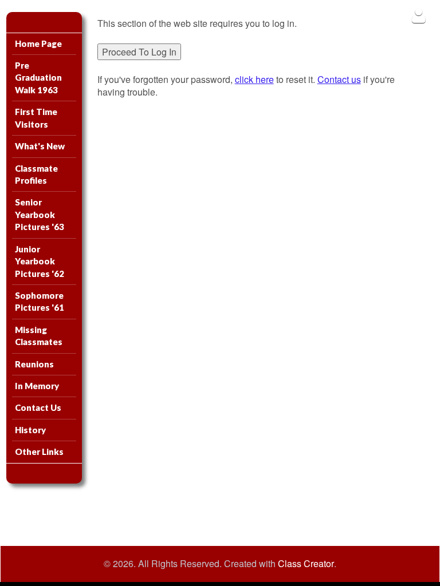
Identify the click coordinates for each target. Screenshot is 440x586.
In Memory (37, 386)
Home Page (38, 43)
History (30, 430)
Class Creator (306, 563)
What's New (40, 146)
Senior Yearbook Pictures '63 (39, 214)
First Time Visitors (36, 117)
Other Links (39, 451)
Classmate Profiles (36, 174)
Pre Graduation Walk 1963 (38, 77)
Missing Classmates (38, 335)
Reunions (34, 364)
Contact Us (38, 407)
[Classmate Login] (418, 15)
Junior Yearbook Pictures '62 (39, 261)
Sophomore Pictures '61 (39, 301)
